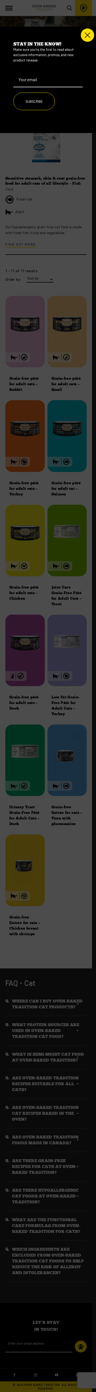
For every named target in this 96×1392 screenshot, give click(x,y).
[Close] (87, 35)
